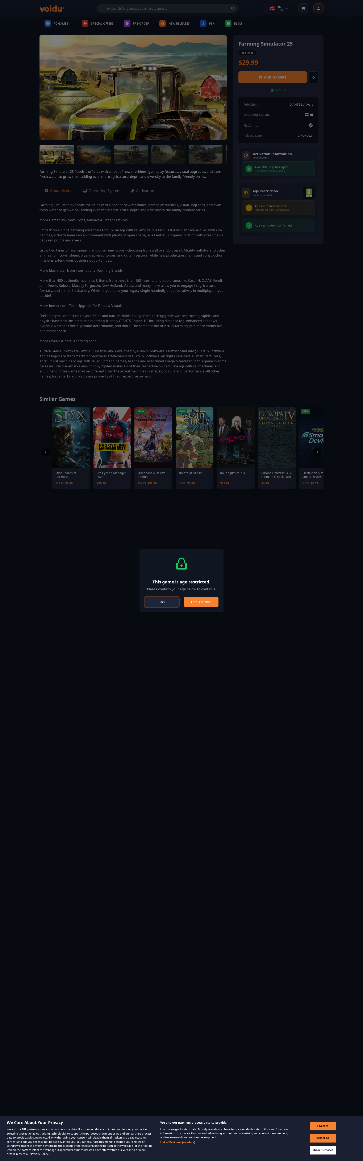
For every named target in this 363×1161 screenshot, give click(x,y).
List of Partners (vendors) (177, 1142)
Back (162, 602)
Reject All (323, 1138)
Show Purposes (323, 1150)
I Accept (323, 1126)
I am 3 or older (201, 602)
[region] (181, 1138)
